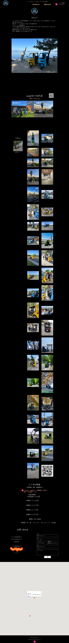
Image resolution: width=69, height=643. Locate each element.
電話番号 (49, 541)
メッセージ (39, 548)
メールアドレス (39, 541)
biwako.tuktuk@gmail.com (16, 539)
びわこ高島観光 (62, 3)
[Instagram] (56, 4)
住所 (37, 537)
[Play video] (18, 146)
